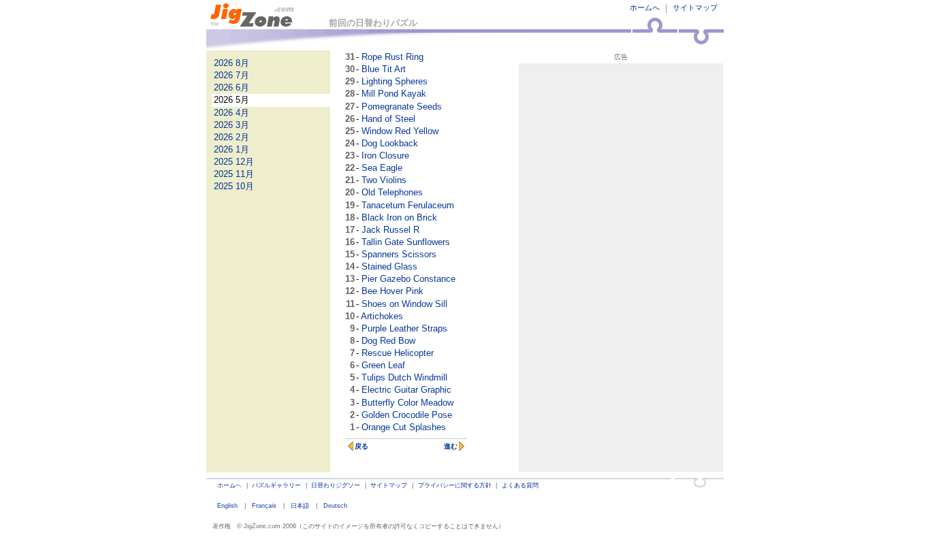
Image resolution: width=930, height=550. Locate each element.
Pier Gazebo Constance (408, 279)
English (227, 505)
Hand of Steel (388, 119)
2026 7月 (231, 75)
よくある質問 (520, 485)
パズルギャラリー (276, 485)
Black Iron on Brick (399, 217)
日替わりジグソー (335, 485)
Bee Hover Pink (392, 291)
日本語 (300, 505)
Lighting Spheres (395, 81)
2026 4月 (231, 113)
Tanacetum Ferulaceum (408, 205)
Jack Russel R (390, 230)
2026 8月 (231, 63)
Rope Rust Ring (392, 57)
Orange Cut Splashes (404, 427)
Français (264, 505)
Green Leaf (383, 365)
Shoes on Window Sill (404, 304)
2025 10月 (234, 186)
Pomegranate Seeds (402, 106)
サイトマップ (695, 7)
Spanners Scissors (399, 254)
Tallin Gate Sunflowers (406, 242)
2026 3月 (231, 125)
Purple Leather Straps (404, 328)
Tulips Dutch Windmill (404, 377)
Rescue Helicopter (398, 353)
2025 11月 (234, 174)
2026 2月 (231, 137)
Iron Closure (385, 155)
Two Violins (384, 180)
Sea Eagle (382, 168)
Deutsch (335, 505)
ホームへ (645, 7)
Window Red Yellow (400, 131)
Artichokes (382, 316)
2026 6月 (231, 87)
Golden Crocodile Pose (407, 415)
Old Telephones (392, 192)
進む (451, 446)
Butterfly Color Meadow (407, 403)
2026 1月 (231, 149)
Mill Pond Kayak (394, 93)
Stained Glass (389, 266)
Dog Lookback (390, 143)
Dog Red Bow (388, 341)
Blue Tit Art (384, 69)
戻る (361, 446)
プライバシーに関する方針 (455, 485)
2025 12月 (234, 162)
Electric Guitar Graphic (406, 390)
